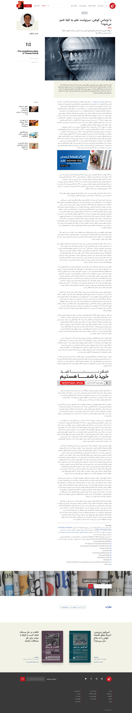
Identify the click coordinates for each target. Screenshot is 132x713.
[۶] (110, 553)
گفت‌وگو (110, 696)
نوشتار (110, 691)
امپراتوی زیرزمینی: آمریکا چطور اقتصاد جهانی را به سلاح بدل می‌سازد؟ (102, 636)
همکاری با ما (77, 699)
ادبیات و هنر (101, 6)
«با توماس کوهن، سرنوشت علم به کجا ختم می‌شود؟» (74, 532)
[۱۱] (110, 564)
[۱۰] (110, 562)
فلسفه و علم (74, 6)
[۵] (110, 551)
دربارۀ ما (78, 694)
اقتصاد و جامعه (91, 6)
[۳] (110, 546)
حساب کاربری (77, 691)
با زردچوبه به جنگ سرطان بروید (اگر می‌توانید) (24, 123)
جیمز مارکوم (34, 33)
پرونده (110, 701)
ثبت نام (65, 607)
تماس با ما (78, 696)
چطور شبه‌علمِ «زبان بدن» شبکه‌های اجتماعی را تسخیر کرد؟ (22, 110)
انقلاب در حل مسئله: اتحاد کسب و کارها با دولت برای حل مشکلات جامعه (29, 636)
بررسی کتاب (109, 694)
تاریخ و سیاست (82, 6)
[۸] (110, 557)
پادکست (110, 699)
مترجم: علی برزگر (34, 58)
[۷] (110, 555)
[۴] (110, 548)
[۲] (110, 544)
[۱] (110, 541)
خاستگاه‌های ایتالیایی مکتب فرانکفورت (23, 134)
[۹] (110, 560)
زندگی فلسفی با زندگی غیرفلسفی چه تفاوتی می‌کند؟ (22, 146)
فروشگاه (44, 6)
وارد (74, 607)
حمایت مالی (37, 6)
